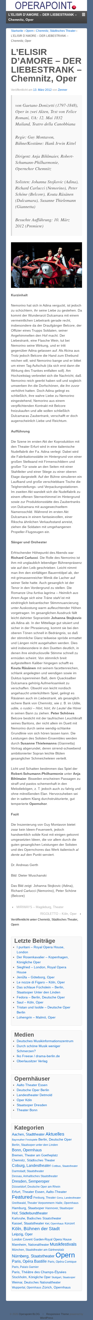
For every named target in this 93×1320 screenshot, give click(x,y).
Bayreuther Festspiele (24, 1139)
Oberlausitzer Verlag (32, 1061)
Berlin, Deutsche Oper (55, 1139)
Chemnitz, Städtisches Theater (56, 30)
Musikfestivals (63, 1244)
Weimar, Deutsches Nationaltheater (36, 1282)
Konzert (70, 1223)
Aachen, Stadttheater (28, 1134)
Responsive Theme (57, 1314)
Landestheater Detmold (34, 1095)
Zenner (62, 90)
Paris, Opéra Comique (62, 1261)
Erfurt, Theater (23, 1192)
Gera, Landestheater (69, 1197)
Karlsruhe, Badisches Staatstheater (36, 1218)
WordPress (46, 1317)
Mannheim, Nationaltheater (30, 1244)
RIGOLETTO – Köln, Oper (58, 914)
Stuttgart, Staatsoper (63, 1277)
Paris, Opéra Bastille (29, 1261)
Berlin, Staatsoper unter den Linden (35, 1144)
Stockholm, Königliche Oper (31, 1277)
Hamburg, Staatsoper (28, 1208)
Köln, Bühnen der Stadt (36, 1228)
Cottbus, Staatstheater (65, 1165)
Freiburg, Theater (44, 1197)
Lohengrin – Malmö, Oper (36, 1017)
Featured (22, 1196)
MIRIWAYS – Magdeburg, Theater (39, 907)
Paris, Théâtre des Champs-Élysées (39, 1272)
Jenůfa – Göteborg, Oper (36, 977)
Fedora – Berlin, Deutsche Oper (41, 997)
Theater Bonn (27, 1110)
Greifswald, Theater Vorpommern (33, 1203)
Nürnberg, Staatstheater (33, 1256)
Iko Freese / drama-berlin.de (38, 1056)
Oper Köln (24, 1100)
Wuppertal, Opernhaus (26, 1287)
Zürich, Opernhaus (56, 1287)
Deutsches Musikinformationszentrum (45, 1041)
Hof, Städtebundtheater (30, 1213)
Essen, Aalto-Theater (51, 1192)
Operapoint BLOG (29, 1314)
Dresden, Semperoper (30, 1181)
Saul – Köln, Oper (30, 1002)
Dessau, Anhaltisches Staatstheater (35, 1176)
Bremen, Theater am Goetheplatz (35, 1155)
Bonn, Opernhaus (27, 1150)
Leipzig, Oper (22, 1234)
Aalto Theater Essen (32, 1085)
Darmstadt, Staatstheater (28, 1171)
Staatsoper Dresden (32, 1105)
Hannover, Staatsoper (59, 1208)
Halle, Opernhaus (67, 1202)
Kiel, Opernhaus (54, 1223)
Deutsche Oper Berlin (33, 1090)
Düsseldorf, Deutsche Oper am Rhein (36, 1186)
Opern (30, 30)
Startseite (17, 30)
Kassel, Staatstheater (28, 1223)
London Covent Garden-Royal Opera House (42, 1239)
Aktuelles (55, 1134)
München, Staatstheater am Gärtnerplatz (38, 1249)
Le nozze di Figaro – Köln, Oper (41, 982)
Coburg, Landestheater (31, 1166)
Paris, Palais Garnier (25, 1267)
